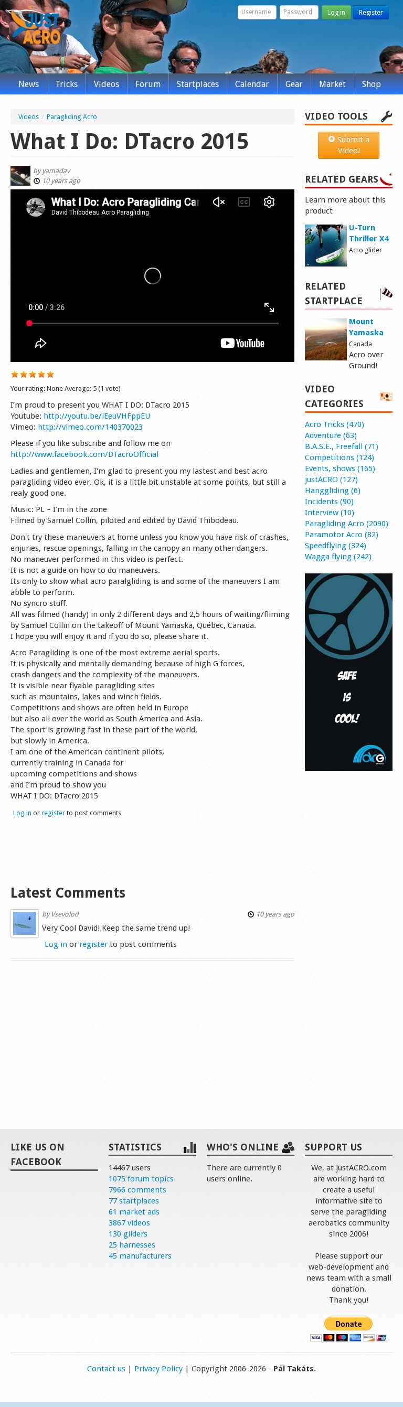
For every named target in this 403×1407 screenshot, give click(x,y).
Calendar (252, 84)
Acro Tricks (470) (334, 424)
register (53, 813)
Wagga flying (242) (338, 556)
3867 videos (129, 1223)
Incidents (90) (329, 501)
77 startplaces (134, 1201)
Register (371, 12)
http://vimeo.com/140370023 (90, 427)
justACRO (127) (331, 479)
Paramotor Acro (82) (341, 534)
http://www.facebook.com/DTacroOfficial (84, 454)
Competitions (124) (339, 457)
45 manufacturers (140, 1256)
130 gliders (128, 1234)
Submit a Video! (352, 145)
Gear (294, 84)
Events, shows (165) (340, 468)
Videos (106, 84)
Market (332, 84)
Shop (371, 84)
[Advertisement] (152, 850)
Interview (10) (329, 512)
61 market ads (134, 1212)
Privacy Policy (158, 1368)
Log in (336, 12)
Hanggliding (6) (332, 490)
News (28, 84)
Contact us (106, 1368)
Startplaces (198, 84)
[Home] (35, 30)
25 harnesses (132, 1245)
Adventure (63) (331, 435)
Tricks (66, 84)
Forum (148, 84)
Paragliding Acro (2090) (346, 523)
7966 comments (137, 1190)
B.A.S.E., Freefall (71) (341, 446)
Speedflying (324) (335, 545)
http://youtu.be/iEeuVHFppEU (97, 416)
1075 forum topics (141, 1179)
